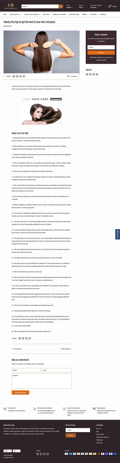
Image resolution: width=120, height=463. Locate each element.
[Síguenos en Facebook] (87, 74)
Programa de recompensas (59, 14)
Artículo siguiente (65, 349)
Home (5, 14)
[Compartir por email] (24, 76)
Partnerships (93, 14)
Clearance (84, 14)
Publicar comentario (20, 392)
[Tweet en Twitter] (20, 76)
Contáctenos (103, 14)
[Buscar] (61, 6)
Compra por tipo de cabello (31, 14)
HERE (58, 319)
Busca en (98, 428)
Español (6, 451)
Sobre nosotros (100, 434)
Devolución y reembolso (102, 437)
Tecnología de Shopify (8, 457)
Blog (97, 431)
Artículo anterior (17, 349)
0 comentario (74, 76)
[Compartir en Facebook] (14, 76)
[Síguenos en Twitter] (90, 74)
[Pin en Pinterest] (17, 76)
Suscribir (70, 435)
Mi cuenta (93, 7)
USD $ (15, 451)
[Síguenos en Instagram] (93, 74)
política (39, 413)
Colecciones (46, 14)
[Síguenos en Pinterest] (97, 74)
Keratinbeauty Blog (74, 14)
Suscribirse (101, 53)
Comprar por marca (14, 14)
